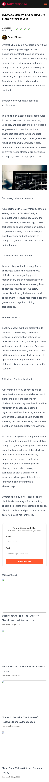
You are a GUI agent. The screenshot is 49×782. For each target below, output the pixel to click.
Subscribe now (24, 561)
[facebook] (21, 29)
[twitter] (17, 29)
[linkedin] (25, 29)
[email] (29, 29)
